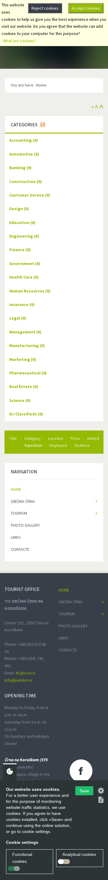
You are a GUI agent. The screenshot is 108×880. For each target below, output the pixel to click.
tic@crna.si (25, 673)
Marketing (22, 359)
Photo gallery (25, 525)
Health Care (23, 277)
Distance (82, 445)
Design (19, 208)
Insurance (21, 304)
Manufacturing (27, 345)
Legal (17, 318)
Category (33, 438)
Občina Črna (23, 501)
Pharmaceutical (27, 373)
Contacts (20, 549)
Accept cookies (86, 8)
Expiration (34, 445)
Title (13, 438)
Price (75, 438)
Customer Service (29, 195)
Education (22, 222)
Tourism (19, 513)
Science (19, 400)
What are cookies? (19, 40)
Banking (20, 167)
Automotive (24, 154)
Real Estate (23, 386)
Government (24, 263)
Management (25, 332)
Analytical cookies (79, 854)
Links (16, 537)
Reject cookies (45, 8)
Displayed (59, 445)
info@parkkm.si (18, 680)
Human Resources (29, 291)
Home (16, 489)
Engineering (24, 236)
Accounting (23, 140)
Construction (25, 181)
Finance (20, 249)
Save (84, 790)
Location (56, 438)
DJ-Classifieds (26, 414)
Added (93, 438)
